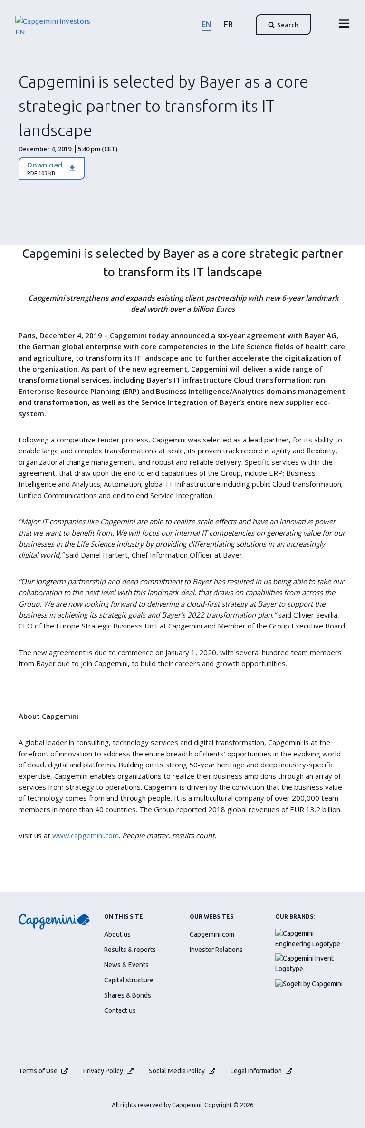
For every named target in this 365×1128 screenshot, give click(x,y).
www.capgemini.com (85, 835)
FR (228, 24)
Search (287, 24)
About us (117, 934)
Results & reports (130, 949)
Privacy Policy (103, 1071)
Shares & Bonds (127, 995)
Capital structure (129, 980)
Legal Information (256, 1071)
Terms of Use (38, 1071)
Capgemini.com (212, 934)
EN (206, 24)
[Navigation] (342, 23)
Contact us (120, 1010)
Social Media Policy (177, 1071)
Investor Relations (216, 949)
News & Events (126, 965)
